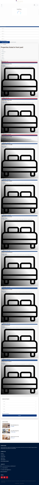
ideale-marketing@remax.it (6, 469)
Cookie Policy (17, 483)
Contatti (2, 453)
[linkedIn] (4, 477)
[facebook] (2, 477)
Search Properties (5, 42)
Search (19, 415)
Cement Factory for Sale (15, 436)
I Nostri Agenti (3, 459)
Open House (3, 458)
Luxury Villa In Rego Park (15, 430)
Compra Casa (3, 456)
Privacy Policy (22, 483)
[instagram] (7, 477)
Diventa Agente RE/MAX (5, 461)
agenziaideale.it (4, 471)
